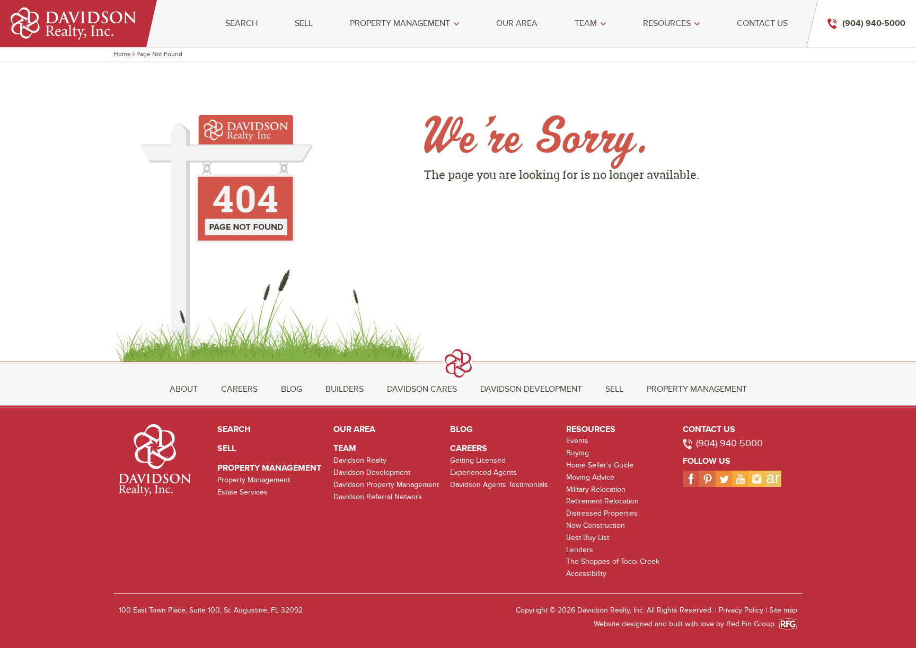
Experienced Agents (483, 472)
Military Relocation (596, 489)
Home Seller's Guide (599, 465)
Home (122, 54)
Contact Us (762, 24)
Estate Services (242, 492)
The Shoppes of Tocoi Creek (612, 561)
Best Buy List (587, 537)
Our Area (517, 24)
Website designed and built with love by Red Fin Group (688, 623)
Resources (667, 24)
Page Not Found (159, 54)
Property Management (400, 24)
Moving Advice (590, 477)
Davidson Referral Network (377, 496)
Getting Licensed (478, 460)
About (184, 389)
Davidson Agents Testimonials (499, 484)
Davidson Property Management (386, 484)
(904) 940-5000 (729, 443)
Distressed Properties (602, 513)
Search (241, 24)
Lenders (579, 549)
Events (577, 440)
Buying (577, 452)
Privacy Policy (741, 610)
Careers (239, 389)
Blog (291, 389)
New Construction (595, 525)
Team (586, 24)
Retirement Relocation (602, 501)
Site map (783, 610)
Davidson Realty (359, 460)
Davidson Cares (422, 389)
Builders (344, 389)
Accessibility (586, 573)
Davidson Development (531, 389)
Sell (304, 24)
